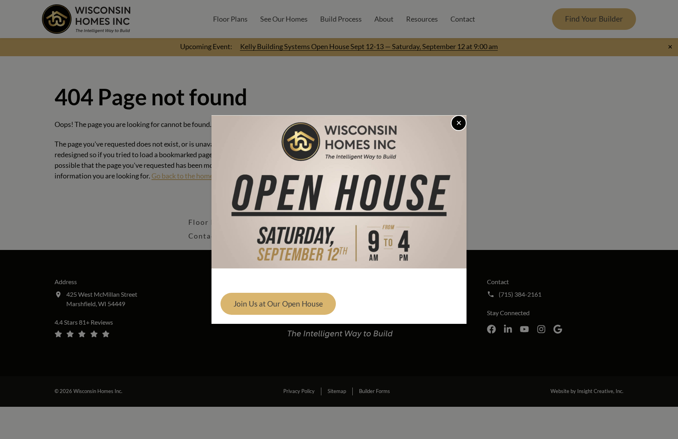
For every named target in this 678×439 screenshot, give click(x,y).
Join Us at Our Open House (278, 303)
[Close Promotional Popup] (459, 123)
